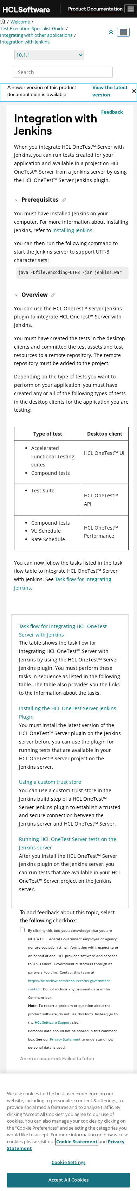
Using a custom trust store (50, 782)
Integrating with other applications (36, 35)
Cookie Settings (68, 1162)
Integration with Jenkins (25, 42)
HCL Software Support (53, 1022)
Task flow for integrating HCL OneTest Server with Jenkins (63, 630)
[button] (16, 199)
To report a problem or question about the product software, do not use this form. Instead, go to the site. (73, 1014)
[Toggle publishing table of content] (123, 32)
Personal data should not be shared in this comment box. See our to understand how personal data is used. (72, 1039)
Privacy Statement (65, 1039)
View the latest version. (110, 91)
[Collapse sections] (111, 32)
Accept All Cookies (68, 1180)
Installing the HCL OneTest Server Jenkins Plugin (67, 712)
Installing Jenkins (72, 230)
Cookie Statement (77, 1141)
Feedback (112, 112)
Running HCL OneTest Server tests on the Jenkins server (67, 843)
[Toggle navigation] (130, 8)
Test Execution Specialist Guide (32, 29)
